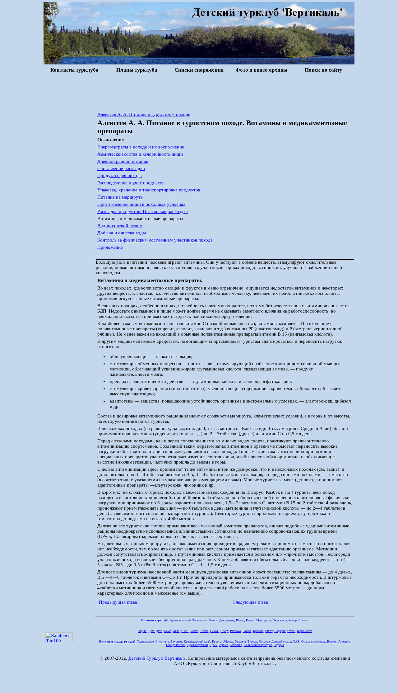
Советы (303, 620)
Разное (247, 631)
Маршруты (263, 620)
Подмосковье (145, 641)
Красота (258, 631)
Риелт (268, 631)
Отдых (142, 631)
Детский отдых (281, 641)
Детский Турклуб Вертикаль (157, 658)
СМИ (184, 631)
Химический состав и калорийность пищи (140, 154)
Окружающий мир (285, 620)
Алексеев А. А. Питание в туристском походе (143, 114)
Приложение (110, 247)
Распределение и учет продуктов (130, 182)
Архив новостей (180, 620)
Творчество (199, 620)
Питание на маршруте (120, 197)
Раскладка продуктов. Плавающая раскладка (142, 211)
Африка (228, 641)
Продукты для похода (119, 175)
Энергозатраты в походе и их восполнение (140, 146)
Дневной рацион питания (122, 161)
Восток (331, 641)
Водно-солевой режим (120, 225)
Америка (343, 641)
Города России (175, 645)
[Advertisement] (199, 92)
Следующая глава (250, 602)
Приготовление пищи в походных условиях (141, 204)
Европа (216, 641)
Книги (213, 620)
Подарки (279, 631)
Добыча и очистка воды (121, 232)
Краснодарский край (197, 641)
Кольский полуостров (258, 645)
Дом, (151, 631)
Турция (279, 645)
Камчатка (236, 645)
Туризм (252, 641)
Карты (250, 620)
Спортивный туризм (168, 641)
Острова (264, 641)
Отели (291, 631)
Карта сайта (304, 631)
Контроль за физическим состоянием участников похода (155, 240)
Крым (213, 645)
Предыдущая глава (118, 602)
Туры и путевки (197, 645)
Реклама (235, 631)
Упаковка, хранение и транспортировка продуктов (148, 189)
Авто (176, 631)
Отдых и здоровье (313, 641)
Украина (240, 641)
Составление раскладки (121, 168)
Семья (214, 631)
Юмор (240, 620)
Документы (226, 620)
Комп (167, 631)
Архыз (223, 645)
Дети (159, 631)
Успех (194, 631)
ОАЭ (296, 641)
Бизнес (204, 631)
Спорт (224, 631)
